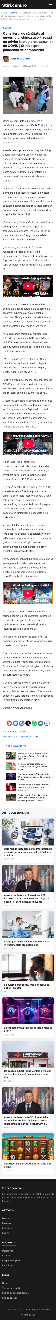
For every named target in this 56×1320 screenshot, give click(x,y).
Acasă (4, 13)
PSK (33, 1315)
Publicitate (7, 1265)
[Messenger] (15, 723)
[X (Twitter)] (28, 723)
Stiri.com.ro (11, 1188)
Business (6, 1223)
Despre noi (7, 1250)
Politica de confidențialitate (15, 1293)
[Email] (40, 723)
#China (23, 731)
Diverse (13, 13)
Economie (7, 1228)
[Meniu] (50, 4)
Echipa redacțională (12, 1260)
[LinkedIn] (47, 723)
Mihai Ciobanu (23, 59)
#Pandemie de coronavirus (17, 736)
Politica (5, 1233)
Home (5, 1283)
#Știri (37, 736)
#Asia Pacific (9, 731)
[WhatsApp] (34, 723)
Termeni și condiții (11, 1288)
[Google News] (9, 723)
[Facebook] (21, 723)
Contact (6, 1255)
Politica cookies (9, 1297)
